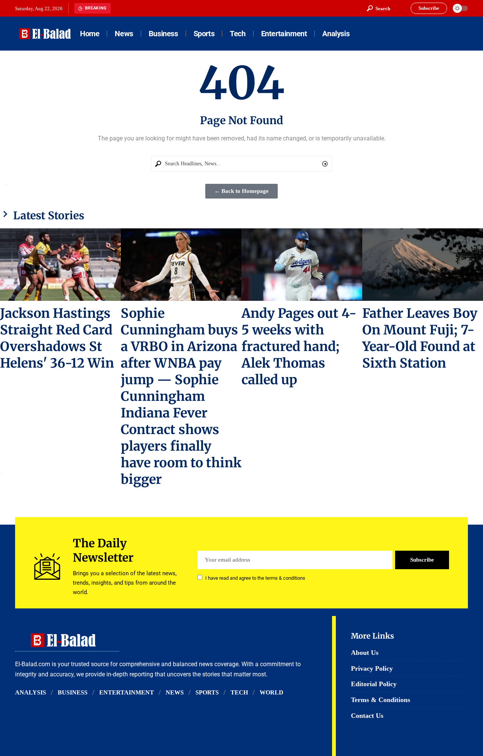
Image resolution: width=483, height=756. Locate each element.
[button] (378, 8)
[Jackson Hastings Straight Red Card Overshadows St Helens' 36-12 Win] (60, 264)
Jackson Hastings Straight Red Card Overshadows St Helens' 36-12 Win (57, 338)
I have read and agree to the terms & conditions (255, 578)
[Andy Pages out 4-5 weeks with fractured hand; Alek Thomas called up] (302, 264)
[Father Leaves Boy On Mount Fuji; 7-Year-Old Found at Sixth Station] (422, 264)
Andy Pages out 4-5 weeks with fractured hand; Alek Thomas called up (299, 346)
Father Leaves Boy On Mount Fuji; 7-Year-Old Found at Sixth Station (419, 338)
